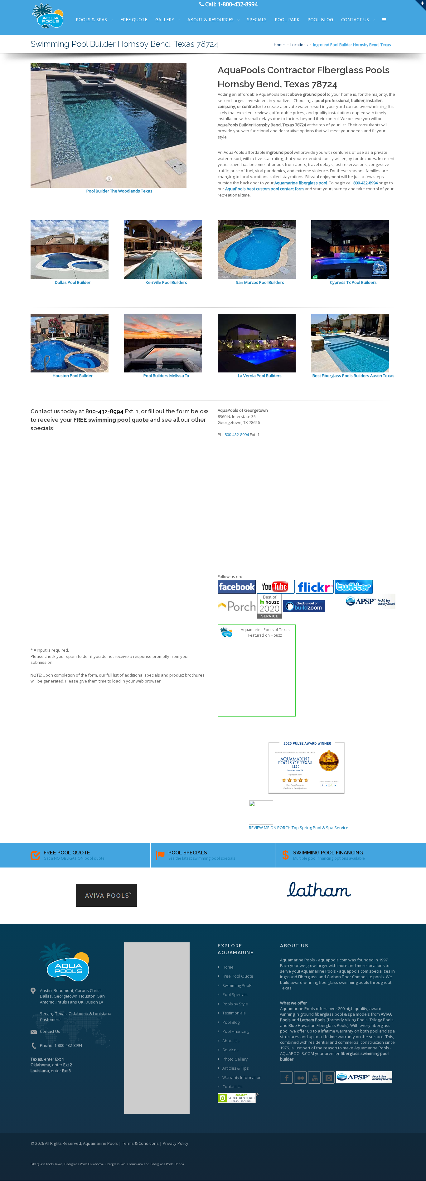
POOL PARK (287, 19)
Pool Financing (235, 1031)
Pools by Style (235, 1004)
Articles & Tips (235, 1068)
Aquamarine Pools (297, 960)
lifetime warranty (337, 1031)
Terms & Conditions (140, 1143)
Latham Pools (313, 1020)
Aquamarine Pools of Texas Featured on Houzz (265, 632)
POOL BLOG (320, 19)
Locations (298, 44)
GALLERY (164, 19)
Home (279, 44)
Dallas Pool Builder (72, 282)
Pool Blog (231, 1022)
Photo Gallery (235, 1059)
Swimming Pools (237, 985)
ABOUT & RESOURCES (210, 19)
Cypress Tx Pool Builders (353, 282)
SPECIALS (257, 19)
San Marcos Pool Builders (260, 282)
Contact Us (50, 1031)
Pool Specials (234, 994)
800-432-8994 (104, 411)
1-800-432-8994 (68, 1045)
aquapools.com (332, 960)
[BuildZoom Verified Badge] (304, 605)
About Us (230, 1040)
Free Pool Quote (237, 976)
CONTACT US (355, 19)
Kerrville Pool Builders (166, 282)
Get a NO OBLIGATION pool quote (74, 858)
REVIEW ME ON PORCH (270, 827)
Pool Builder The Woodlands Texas (119, 191)
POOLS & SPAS (91, 19)
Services (230, 1049)
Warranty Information (242, 1077)
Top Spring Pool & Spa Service (320, 827)
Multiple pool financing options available (329, 858)
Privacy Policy (175, 1143)
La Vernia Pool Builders (260, 375)
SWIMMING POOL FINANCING (328, 853)
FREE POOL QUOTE (67, 853)
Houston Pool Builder (73, 375)
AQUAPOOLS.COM (297, 1053)
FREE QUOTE (133, 19)
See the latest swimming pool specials (201, 858)
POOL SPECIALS (187, 853)
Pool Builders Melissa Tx (166, 375)
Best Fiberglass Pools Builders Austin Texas (353, 375)
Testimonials (233, 1013)
